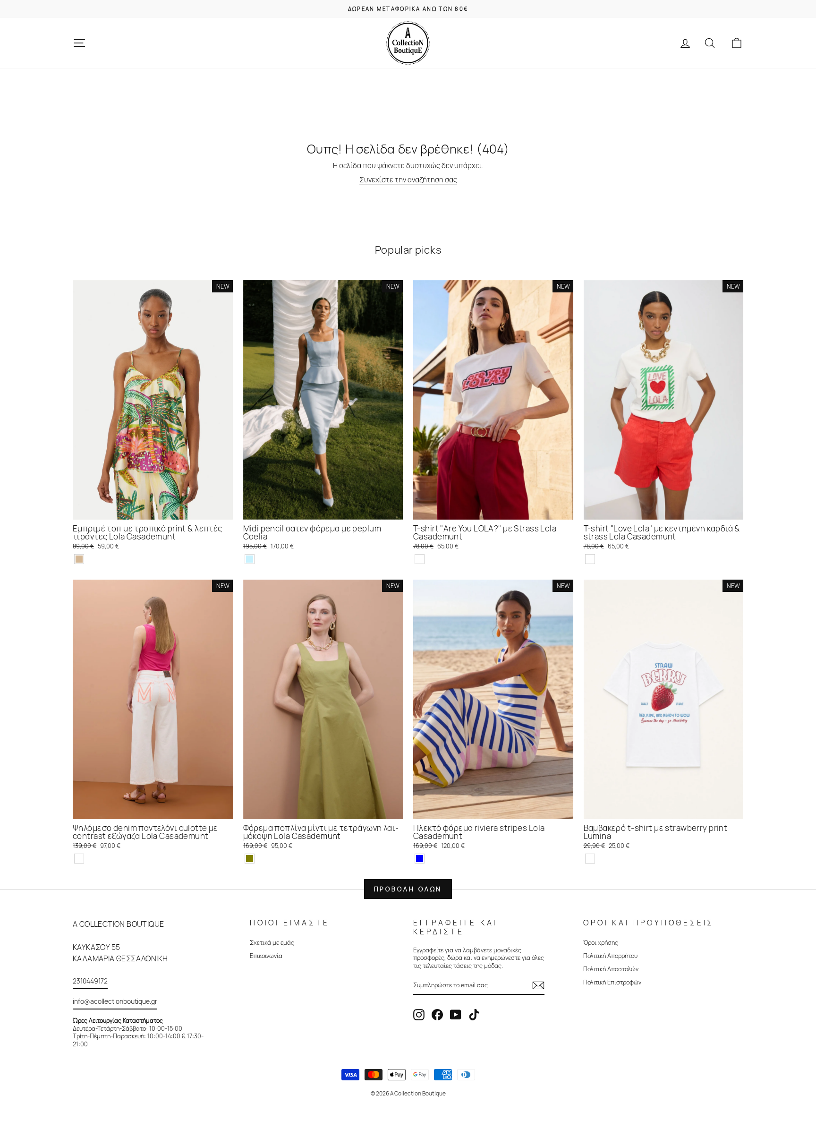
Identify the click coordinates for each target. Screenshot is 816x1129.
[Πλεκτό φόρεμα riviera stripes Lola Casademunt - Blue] (419, 858)
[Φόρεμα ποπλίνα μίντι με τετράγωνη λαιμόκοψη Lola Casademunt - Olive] (249, 858)
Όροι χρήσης (600, 942)
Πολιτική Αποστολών (610, 969)
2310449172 (90, 980)
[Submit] (538, 985)
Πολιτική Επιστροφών (612, 982)
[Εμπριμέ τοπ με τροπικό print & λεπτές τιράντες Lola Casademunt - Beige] (79, 559)
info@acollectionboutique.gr (115, 1001)
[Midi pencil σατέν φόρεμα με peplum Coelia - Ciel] (249, 559)
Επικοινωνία (266, 955)
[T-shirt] (419, 559)
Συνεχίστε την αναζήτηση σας (408, 180)
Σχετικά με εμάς (272, 942)
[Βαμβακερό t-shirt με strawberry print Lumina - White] (590, 858)
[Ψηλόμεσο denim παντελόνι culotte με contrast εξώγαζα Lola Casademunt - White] (79, 858)
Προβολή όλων (408, 889)
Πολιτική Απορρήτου (610, 955)
